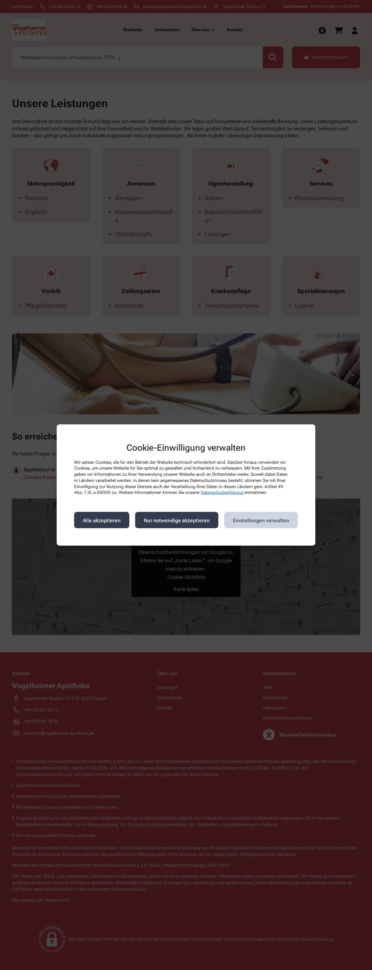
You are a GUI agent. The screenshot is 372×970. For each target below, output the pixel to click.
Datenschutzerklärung (222, 492)
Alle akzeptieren (102, 520)
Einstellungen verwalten (261, 520)
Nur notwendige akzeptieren (177, 520)
